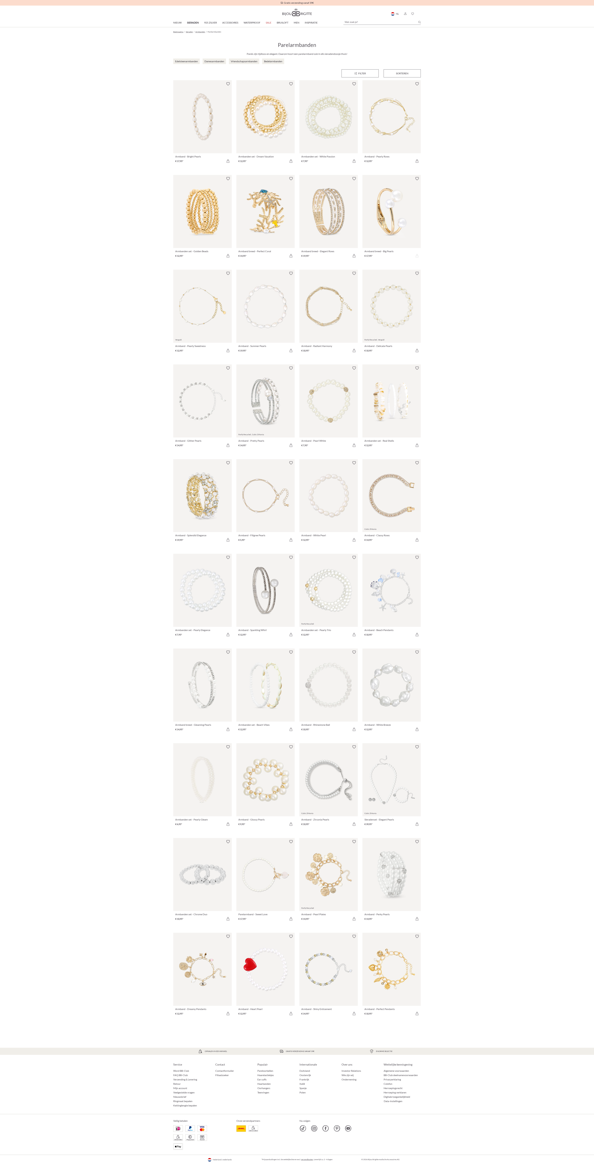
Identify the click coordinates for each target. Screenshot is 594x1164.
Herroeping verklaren (395, 1092)
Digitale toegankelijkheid (397, 1096)
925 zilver (210, 22)
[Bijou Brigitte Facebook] (325, 1128)
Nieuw (177, 22)
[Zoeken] (419, 22)
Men (296, 22)
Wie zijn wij (348, 1075)
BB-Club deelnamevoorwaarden (401, 1075)
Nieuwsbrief (179, 1096)
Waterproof (252, 22)
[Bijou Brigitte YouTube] (348, 1128)
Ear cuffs (262, 1079)
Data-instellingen (393, 1101)
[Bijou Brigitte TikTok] (302, 1128)
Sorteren (402, 73)
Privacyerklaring (392, 1079)
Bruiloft (282, 22)
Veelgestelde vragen (184, 1092)
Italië (302, 1083)
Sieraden (193, 22)
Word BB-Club (181, 1070)
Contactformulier (224, 1070)
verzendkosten (307, 1159)
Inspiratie (311, 22)
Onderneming (349, 1079)
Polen (302, 1092)
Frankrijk (304, 1079)
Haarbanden (264, 1083)
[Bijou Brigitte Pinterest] (336, 1128)
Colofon (388, 1083)
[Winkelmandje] (419, 13)
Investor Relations (351, 1070)
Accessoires (230, 22)
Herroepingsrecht (393, 1088)
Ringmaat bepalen (182, 1101)
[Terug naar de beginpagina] (297, 12)
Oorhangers (263, 1088)
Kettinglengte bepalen (185, 1105)
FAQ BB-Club (180, 1075)
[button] (405, 13)
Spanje (303, 1088)
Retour (177, 1083)
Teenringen (263, 1092)
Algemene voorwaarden (396, 1070)
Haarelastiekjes (265, 1075)
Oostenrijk (305, 1075)
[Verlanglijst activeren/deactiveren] (228, 84)
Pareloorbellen (265, 1070)
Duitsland (304, 1070)
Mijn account (180, 1088)
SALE (268, 22)
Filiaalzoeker (222, 1075)
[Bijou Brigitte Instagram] (314, 1128)
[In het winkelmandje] (228, 161)
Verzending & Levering (185, 1079)
